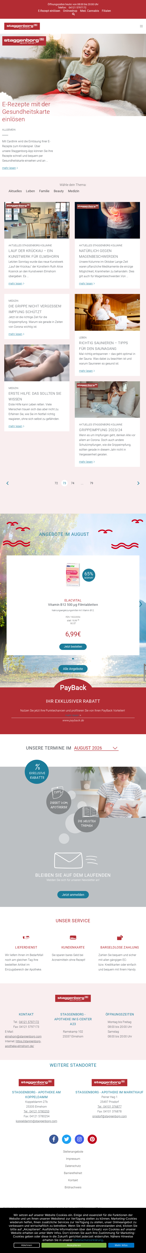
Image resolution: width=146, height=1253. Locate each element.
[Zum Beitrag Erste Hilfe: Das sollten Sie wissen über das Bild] (36, 363)
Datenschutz (73, 1166)
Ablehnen (26, 1245)
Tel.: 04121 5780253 (36, 1111)
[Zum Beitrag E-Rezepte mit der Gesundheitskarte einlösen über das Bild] (73, 75)
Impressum (73, 1158)
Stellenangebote (73, 1151)
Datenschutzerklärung (88, 1240)
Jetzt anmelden (73, 895)
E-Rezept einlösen (49, 11)
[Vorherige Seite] (7, 483)
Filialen (106, 11)
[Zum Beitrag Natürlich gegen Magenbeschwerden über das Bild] (107, 220)
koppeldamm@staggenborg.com (36, 1121)
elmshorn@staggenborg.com (23, 1036)
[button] (141, 601)
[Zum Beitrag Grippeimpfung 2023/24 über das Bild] (107, 399)
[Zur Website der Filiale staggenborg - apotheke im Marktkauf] (109, 1082)
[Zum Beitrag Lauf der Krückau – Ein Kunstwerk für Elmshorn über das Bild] (36, 220)
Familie (44, 191)
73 (64, 483)
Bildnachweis (73, 1187)
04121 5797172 (77, 7)
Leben (30, 191)
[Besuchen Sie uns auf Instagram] (79, 1139)
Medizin (73, 191)
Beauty (59, 191)
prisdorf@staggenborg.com (109, 1116)
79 (91, 483)
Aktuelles (15, 191)
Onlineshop (70, 11)
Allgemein (8, 129)
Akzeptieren (74, 1245)
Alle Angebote (73, 669)
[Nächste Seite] (138, 483)
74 (72, 483)
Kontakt (73, 1180)
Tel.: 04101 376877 (110, 1106)
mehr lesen (72, 715)
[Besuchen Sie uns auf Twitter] (66, 1139)
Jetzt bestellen (73, 646)
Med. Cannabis (89, 11)
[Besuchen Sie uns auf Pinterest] (92, 1139)
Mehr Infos (121, 1245)
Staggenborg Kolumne (37, 245)
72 (56, 483)
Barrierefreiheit (73, 1173)
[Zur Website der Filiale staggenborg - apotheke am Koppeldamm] (36, 1082)
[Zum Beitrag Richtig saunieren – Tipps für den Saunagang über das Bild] (107, 312)
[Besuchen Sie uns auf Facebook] (53, 1139)
